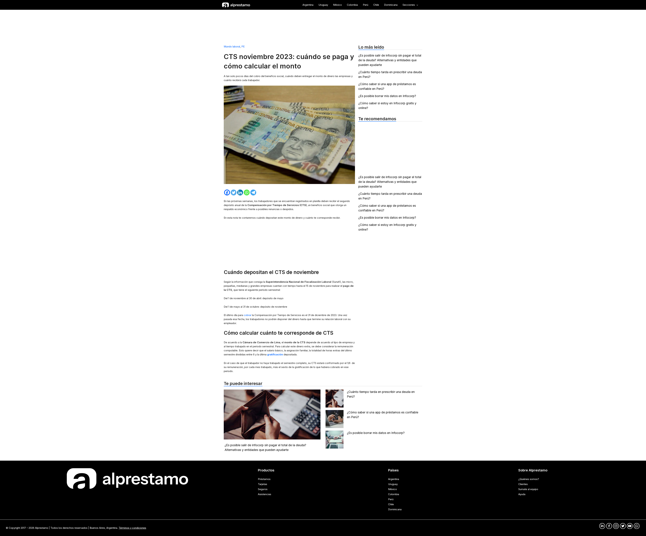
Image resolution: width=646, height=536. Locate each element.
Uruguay (393, 484)
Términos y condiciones (132, 527)
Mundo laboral (232, 46)
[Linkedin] (240, 192)
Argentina (393, 479)
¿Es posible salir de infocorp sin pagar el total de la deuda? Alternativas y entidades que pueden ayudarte (389, 60)
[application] (416, 4)
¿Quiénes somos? (528, 479)
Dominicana (395, 509)
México (392, 489)
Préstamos (264, 479)
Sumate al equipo (528, 489)
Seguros (262, 489)
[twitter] (623, 526)
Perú (390, 499)
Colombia (393, 494)
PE (243, 46)
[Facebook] (227, 192)
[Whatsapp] (247, 192)
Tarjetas (262, 484)
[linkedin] (602, 526)
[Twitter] (234, 192)
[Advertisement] (323, 25)
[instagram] (616, 526)
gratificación (275, 354)
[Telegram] (253, 192)
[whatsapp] (637, 526)
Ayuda (521, 494)
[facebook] (609, 526)
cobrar (248, 315)
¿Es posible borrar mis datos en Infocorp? (387, 96)
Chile (391, 504)
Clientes (523, 484)
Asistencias (264, 494)
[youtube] (630, 526)
